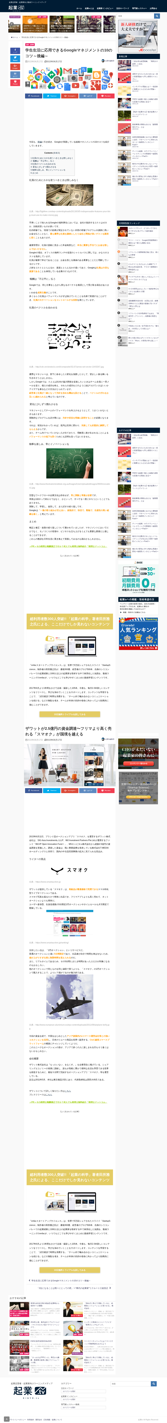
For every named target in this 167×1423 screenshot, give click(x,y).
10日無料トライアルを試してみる (70, 714)
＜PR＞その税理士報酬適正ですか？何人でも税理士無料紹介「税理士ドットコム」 (68, 546)
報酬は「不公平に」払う (42, 161)
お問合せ (153, 8)
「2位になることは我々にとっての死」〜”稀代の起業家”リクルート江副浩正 (72, 1288)
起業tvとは (89, 8)
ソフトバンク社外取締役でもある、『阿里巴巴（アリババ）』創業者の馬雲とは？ (143, 316)
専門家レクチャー (139, 8)
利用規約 (30, 1420)
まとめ (34, 173)
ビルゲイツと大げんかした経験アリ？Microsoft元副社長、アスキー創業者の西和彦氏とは (142, 266)
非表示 (56, 153)
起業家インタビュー (105, 8)
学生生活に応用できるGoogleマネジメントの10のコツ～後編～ (61, 1280)
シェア (15, 52)
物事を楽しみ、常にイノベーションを (48, 170)
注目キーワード (122, 8)
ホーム (79, 8)
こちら (68, 1091)
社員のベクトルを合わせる (43, 164)
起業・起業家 (30, 44)
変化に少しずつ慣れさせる (43, 167)
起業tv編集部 (109, 61)
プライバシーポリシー (17, 1420)
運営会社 (38, 1420)
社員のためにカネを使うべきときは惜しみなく (52, 158)
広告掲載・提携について (52, 1420)
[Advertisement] (69, 120)
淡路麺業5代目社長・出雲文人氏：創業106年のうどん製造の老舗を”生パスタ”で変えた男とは (143, 303)
